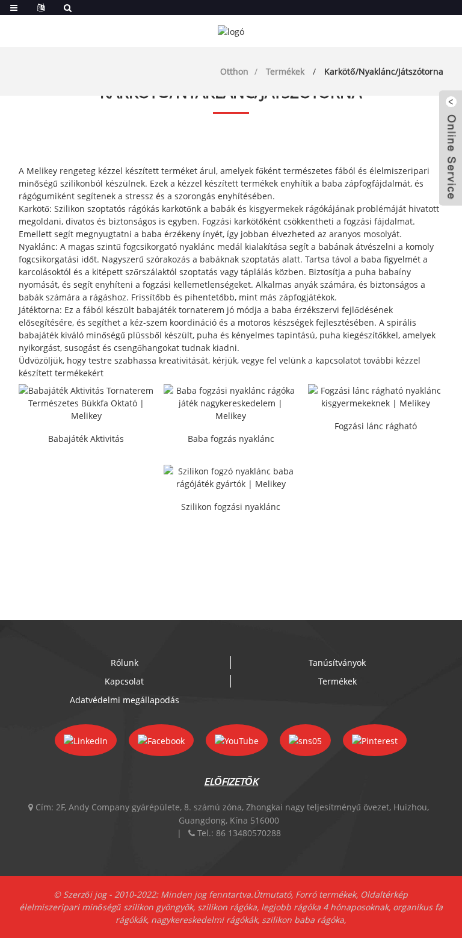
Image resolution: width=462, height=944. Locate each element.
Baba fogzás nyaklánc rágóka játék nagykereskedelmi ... (231, 439)
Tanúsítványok (337, 662)
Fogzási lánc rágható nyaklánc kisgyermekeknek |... (375, 426)
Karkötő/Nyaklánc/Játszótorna (383, 71)
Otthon (234, 71)
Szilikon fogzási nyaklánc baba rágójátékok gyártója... (230, 507)
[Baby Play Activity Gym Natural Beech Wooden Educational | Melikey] (86, 403)
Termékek (285, 71)
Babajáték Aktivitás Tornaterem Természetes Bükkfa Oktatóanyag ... (86, 439)
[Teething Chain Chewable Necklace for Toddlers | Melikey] (375, 396)
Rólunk (124, 662)
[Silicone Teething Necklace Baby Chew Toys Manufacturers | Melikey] (231, 477)
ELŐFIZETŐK (231, 781)
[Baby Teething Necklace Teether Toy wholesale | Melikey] (231, 403)
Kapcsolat (124, 681)
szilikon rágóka (227, 907)
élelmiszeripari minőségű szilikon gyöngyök (106, 907)
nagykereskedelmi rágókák (204, 919)
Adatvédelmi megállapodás (124, 700)
